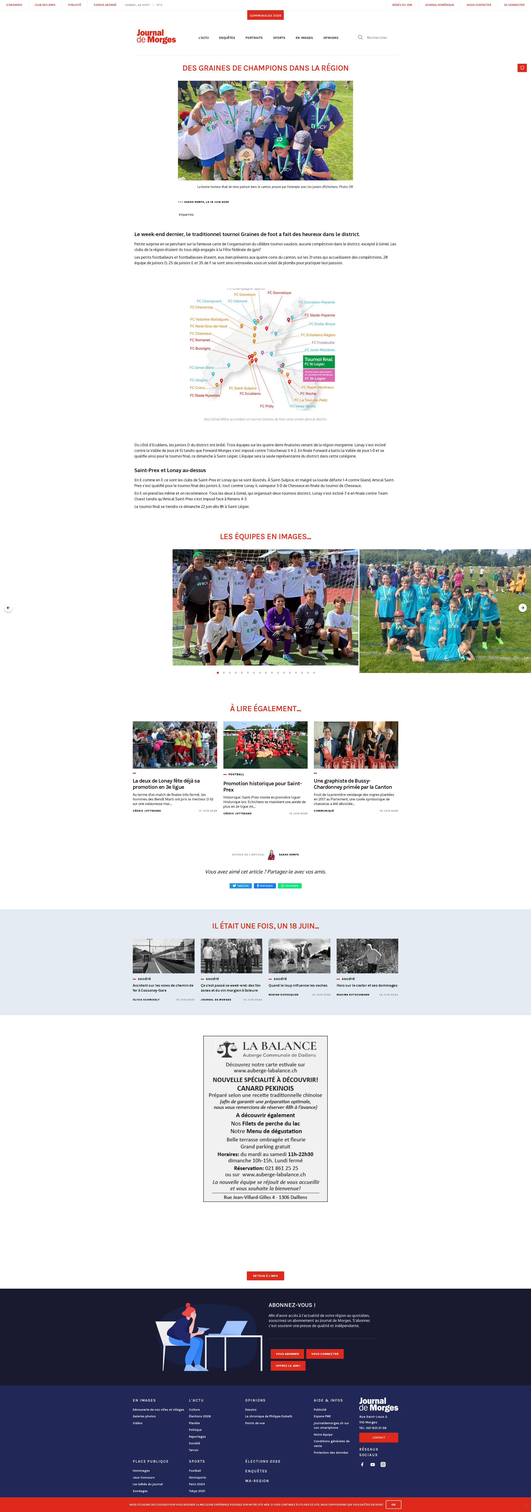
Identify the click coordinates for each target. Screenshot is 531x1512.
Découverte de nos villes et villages (158, 1410)
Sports (279, 38)
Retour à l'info (265, 1276)
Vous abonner (287, 1354)
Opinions (331, 38)
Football (195, 1471)
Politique (195, 1430)
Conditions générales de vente (332, 1443)
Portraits (254, 38)
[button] (523, 608)
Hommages (141, 1471)
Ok (393, 1504)
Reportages (197, 1437)
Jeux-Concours (144, 1477)
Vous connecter (325, 1354)
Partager (292, 885)
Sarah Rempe (194, 202)
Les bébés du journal (148, 1484)
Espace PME (322, 1416)
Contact (379, 1437)
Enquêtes (227, 38)
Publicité (320, 1410)
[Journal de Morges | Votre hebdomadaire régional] (156, 42)
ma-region (257, 1481)
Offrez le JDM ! (288, 1366)
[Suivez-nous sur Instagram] (383, 1465)
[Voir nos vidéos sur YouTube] (372, 1465)
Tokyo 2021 (197, 1491)
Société (194, 1443)
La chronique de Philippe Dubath (268, 1416)
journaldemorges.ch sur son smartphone (331, 1425)
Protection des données (331, 1453)
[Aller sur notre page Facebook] (362, 1465)
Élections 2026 (200, 1416)
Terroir (194, 1450)
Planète (194, 1423)
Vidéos (137, 1423)
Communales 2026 (265, 15)
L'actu (204, 38)
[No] (526, 1505)
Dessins (251, 1410)
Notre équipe (323, 1434)
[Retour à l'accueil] (378, 1406)
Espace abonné (105, 5)
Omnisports (197, 1477)
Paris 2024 (197, 1484)
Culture (194, 1410)
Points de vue (255, 1423)
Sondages (140, 1491)
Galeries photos (144, 1416)
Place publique (151, 1461)
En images (304, 38)
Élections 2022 (262, 1461)
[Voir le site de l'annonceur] (265, 1118)
